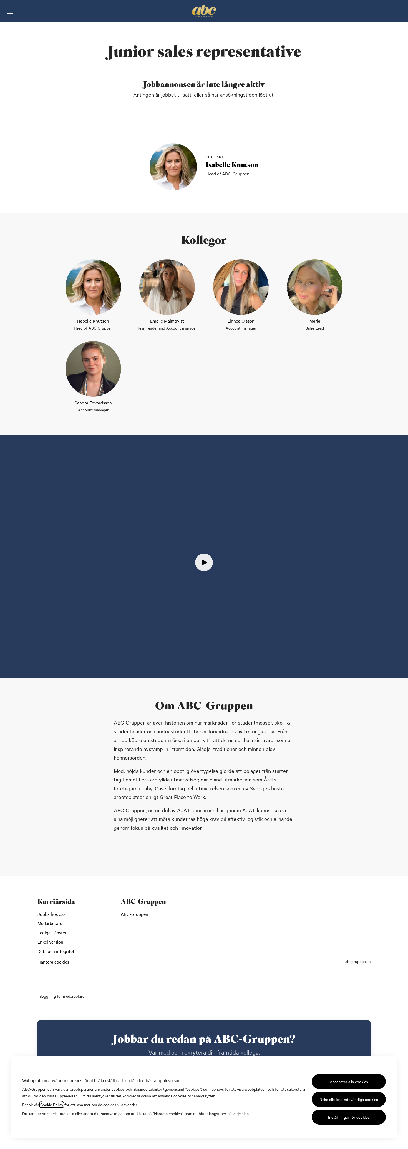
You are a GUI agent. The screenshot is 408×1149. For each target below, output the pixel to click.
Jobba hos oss (51, 914)
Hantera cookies (53, 962)
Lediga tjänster (52, 932)
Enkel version (50, 942)
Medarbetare (49, 923)
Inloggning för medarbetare (60, 996)
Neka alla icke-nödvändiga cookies (348, 1099)
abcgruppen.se (358, 961)
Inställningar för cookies (348, 1117)
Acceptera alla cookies (349, 1081)
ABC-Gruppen (134, 914)
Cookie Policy (51, 1104)
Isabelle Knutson (232, 165)
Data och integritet (55, 951)
